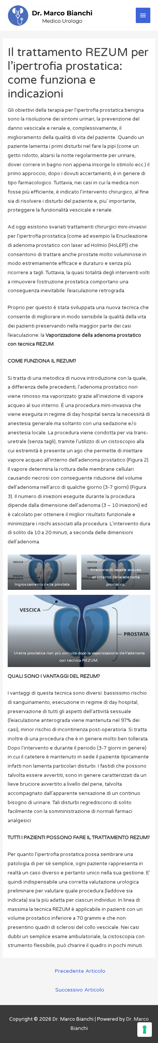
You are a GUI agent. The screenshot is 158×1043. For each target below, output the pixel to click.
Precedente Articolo (79, 971)
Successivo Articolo (79, 990)
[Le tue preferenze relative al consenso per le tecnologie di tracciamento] (144, 1029)
